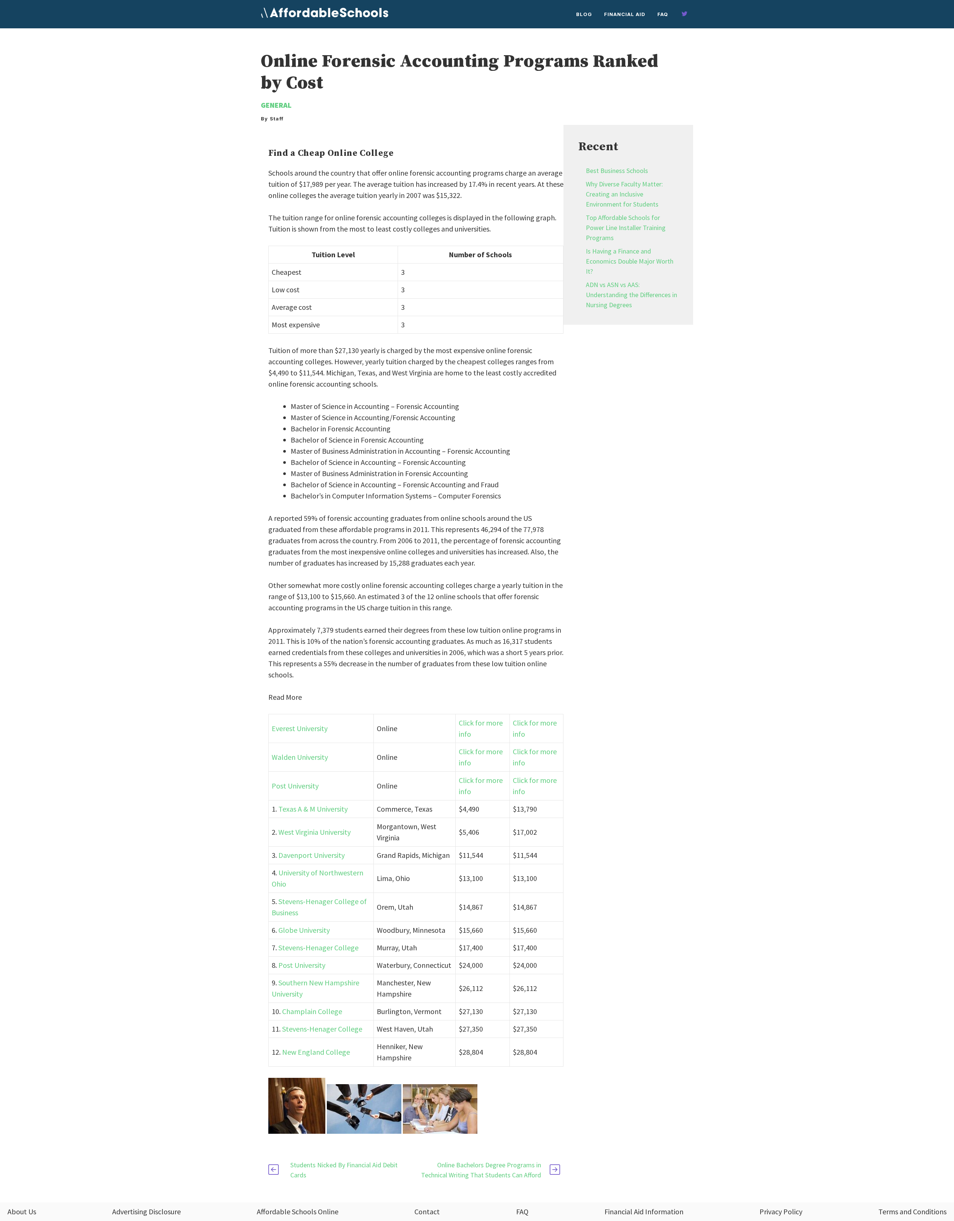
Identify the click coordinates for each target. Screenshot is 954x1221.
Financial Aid (624, 14)
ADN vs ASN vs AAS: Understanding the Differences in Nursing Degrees (631, 294)
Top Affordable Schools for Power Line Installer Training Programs (626, 227)
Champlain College (312, 1011)
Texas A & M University (313, 809)
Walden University (300, 757)
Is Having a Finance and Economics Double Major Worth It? (629, 261)
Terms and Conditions (912, 1211)
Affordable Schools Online (297, 1211)
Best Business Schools (617, 170)
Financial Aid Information (643, 1211)
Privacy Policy (780, 1211)
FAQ (662, 14)
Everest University (300, 728)
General (276, 105)
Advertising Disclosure (146, 1211)
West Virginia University (314, 832)
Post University (295, 785)
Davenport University (311, 855)
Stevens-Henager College (318, 947)
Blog (584, 14)
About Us (21, 1211)
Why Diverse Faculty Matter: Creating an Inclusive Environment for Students (624, 194)
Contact (427, 1211)
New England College (316, 1052)
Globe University (304, 930)
